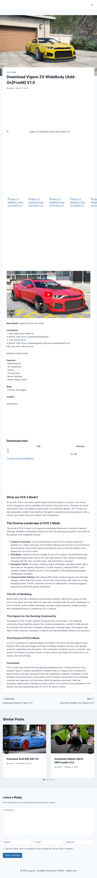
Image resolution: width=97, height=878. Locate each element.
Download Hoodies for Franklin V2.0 (77, 701)
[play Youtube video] (48, 294)
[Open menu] (92, 4)
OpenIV (16, 340)
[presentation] (24, 739)
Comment (9, 810)
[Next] (90, 751)
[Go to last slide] (7, 751)
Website (70, 842)
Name (7, 842)
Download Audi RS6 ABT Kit (23, 758)
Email (38, 842)
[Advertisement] (48, 109)
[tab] (43, 779)
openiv (11, 88)
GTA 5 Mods (11, 72)
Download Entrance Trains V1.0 (18, 701)
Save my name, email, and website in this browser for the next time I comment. (39, 849)
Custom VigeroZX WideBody (20, 458)
